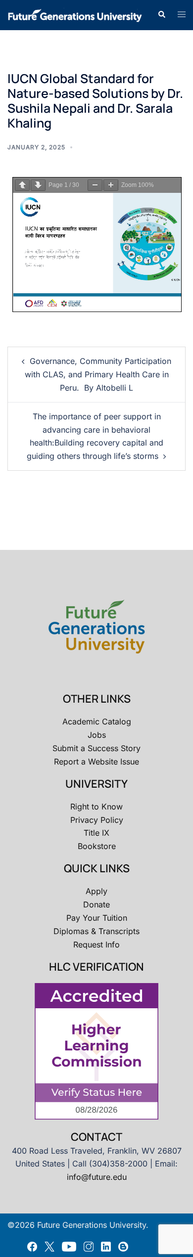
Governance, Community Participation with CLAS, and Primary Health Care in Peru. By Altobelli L (98, 374)
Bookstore (97, 846)
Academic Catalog (96, 721)
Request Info (96, 944)
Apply (96, 891)
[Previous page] (22, 185)
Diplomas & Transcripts (96, 931)
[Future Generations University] (75, 14)
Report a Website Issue (96, 761)
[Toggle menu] (182, 14)
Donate (96, 904)
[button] (161, 15)
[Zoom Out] (95, 185)
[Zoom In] (110, 185)
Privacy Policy (96, 820)
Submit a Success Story (96, 748)
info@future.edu (97, 1177)
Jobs (97, 735)
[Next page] (38, 185)
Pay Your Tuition (96, 918)
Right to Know (96, 806)
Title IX (96, 833)
